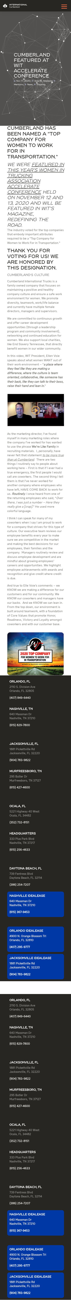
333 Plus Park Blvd (21, 838)
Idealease (47, 81)
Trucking (41, 85)
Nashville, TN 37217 (22, 843)
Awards (38, 81)
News (30, 85)
